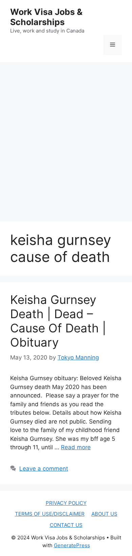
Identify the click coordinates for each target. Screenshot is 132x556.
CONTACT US (66, 525)
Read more (76, 447)
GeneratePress (72, 545)
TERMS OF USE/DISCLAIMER (50, 514)
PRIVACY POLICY (66, 503)
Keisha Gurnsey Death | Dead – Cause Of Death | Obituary (58, 320)
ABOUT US (104, 514)
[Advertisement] (66, 135)
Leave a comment (43, 468)
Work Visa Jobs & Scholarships (46, 17)
